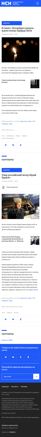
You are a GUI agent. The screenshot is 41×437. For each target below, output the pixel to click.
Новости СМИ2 (7, 340)
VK (34, 121)
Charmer (12, 432)
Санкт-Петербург (8, 138)
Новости (23, 121)
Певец (18, 136)
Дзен (30, 121)
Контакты (14, 387)
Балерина (10, 136)
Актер (16, 313)
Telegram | (5, 124)
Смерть (24, 136)
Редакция (5, 387)
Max (10, 124)
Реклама (24, 387)
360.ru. (36, 290)
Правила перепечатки (10, 425)
